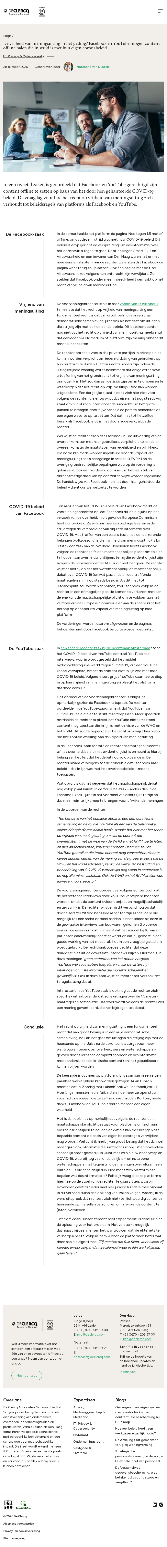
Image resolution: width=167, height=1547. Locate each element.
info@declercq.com (91, 1334)
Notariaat (80, 1435)
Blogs (7, 36)
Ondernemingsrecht (88, 1441)
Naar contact (26, 1375)
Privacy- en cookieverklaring (21, 1531)
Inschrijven (128, 1372)
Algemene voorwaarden (18, 1523)
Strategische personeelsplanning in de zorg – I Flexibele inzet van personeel (139, 1456)
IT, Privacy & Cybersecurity (23, 56)
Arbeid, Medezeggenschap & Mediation (89, 1412)
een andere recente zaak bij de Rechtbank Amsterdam (105, 648)
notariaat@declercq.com (92, 1357)
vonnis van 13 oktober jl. (139, 304)
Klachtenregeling (14, 1538)
